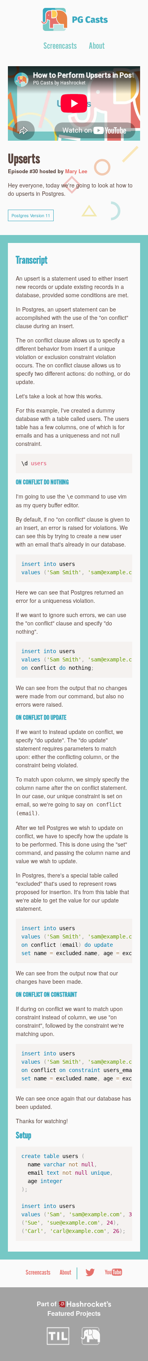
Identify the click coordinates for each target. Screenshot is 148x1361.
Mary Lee (76, 171)
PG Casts (74, 19)
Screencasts (60, 47)
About (97, 47)
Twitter (90, 1272)
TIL (58, 1336)
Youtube (113, 1272)
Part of (54, 1308)
